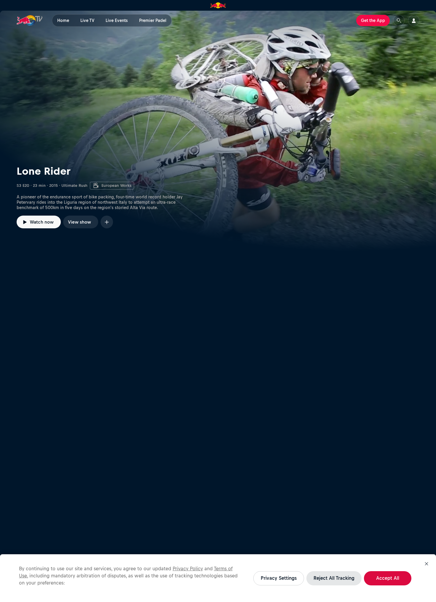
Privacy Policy (188, 568)
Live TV (87, 20)
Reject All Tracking (334, 578)
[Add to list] (107, 222)
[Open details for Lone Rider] (218, 131)
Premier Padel (152, 20)
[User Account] (413, 20)
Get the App (373, 20)
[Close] (426, 564)
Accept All (387, 578)
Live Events (117, 20)
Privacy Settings (279, 578)
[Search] (399, 20)
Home (63, 20)
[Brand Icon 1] (218, 5)
